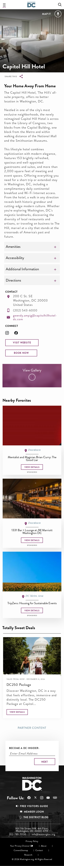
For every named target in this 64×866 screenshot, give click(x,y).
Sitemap (24, 850)
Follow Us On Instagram (40, 797)
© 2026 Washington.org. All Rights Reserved (32, 859)
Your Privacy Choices (19, 845)
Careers (17, 850)
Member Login (34, 811)
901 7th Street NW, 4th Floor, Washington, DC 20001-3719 (32, 829)
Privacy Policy (32, 841)
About (43, 845)
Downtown (34, 449)
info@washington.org (43, 834)
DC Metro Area (34, 595)
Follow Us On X (34, 797)
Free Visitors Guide (34, 806)
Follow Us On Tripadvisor (53, 797)
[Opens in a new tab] (9, 334)
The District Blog (36, 817)
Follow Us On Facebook (27, 797)
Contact (39, 850)
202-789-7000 (17, 834)
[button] (22, 342)
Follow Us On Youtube (46, 797)
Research (28, 854)
